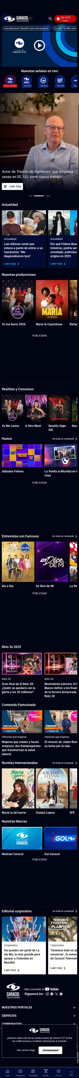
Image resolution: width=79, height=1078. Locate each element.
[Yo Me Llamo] (13, 408)
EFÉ (72, 812)
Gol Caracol (52, 854)
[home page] (16, 18)
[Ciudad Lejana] (52, 788)
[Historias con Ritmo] (60, 80)
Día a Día (7, 586)
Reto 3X (6, 678)
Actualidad (10, 238)
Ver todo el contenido (63, 438)
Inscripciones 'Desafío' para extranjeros (26, 28)
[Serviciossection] (74, 1016)
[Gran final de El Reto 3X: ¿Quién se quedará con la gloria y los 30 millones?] (22, 663)
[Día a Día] (18, 562)
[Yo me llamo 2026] (18, 300)
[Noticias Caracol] (22, 838)
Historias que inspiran (14, 736)
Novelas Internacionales (20, 763)
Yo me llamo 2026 (14, 324)
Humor (7, 439)
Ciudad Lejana (45, 812)
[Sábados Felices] (22, 455)
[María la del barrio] (18, 788)
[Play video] (39, 45)
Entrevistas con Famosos (20, 536)
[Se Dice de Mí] (52, 562)
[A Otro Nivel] (36, 408)
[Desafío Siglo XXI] (59, 408)
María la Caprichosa (49, 324)
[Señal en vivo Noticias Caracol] (26, 80)
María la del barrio (14, 812)
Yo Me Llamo (10, 426)
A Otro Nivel (33, 426)
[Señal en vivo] (10, 80)
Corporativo (11, 945)
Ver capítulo (51, 186)
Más (71, 1075)
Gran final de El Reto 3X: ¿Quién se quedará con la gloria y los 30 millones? (18, 688)
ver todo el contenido (63, 911)
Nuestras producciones (19, 274)
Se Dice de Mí (45, 586)
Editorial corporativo (17, 911)
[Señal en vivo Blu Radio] (43, 80)
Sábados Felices (13, 471)
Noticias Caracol (12, 854)
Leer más (10, 263)
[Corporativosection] (74, 1024)
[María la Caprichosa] (52, 300)
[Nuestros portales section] (74, 1008)
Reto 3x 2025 (11, 647)
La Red (74, 586)
